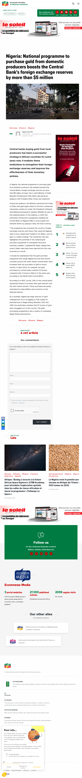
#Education (8, 476)
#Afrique (7, 474)
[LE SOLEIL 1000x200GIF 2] (41, 28)
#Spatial (18, 476)
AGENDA (7, 717)
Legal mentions (16, 770)
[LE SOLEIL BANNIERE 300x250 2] (67, 210)
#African (21, 13)
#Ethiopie (16, 474)
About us (26, 770)
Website (12, 392)
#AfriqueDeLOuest (56, 474)
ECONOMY (8, 700)
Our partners (18, 681)
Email (12, 383)
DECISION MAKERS (11, 710)
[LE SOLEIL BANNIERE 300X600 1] (67, 158)
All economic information (19, 3)
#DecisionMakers (9, 13)
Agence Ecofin (27, 132)
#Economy (13, 128)
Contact (7, 770)
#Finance (22, 128)
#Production (53, 476)
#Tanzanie (34, 474)
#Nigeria (31, 128)
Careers (33, 770)
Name (12, 375)
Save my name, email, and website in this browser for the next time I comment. (30, 402)
